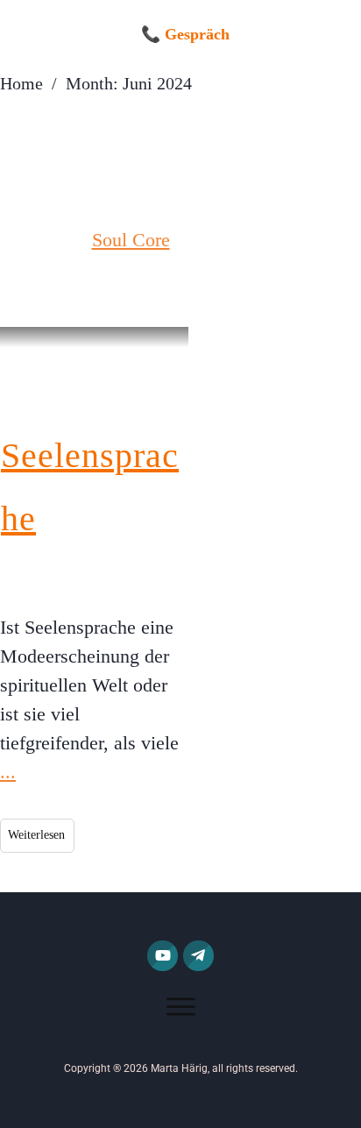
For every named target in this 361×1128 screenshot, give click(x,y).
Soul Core (131, 240)
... (8, 772)
